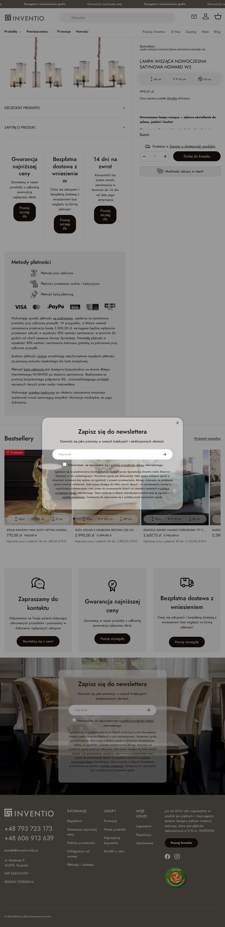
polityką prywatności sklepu (127, 465)
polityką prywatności (73, 497)
